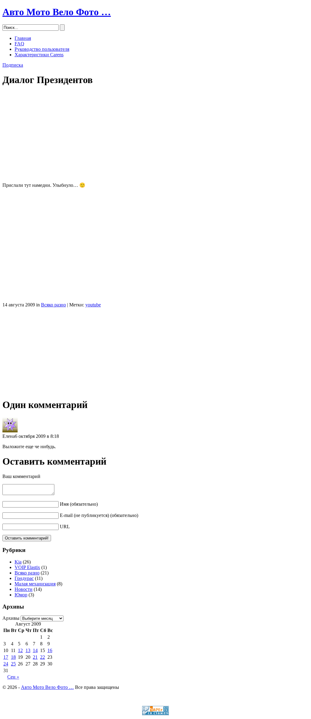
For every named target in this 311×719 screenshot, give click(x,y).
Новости (23, 589)
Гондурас (24, 578)
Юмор (21, 594)
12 (20, 650)
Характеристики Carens (39, 54)
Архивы (10, 618)
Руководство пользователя (42, 49)
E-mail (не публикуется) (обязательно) (99, 515)
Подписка (12, 65)
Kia (18, 561)
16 (49, 650)
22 (42, 657)
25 (13, 663)
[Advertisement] (155, 134)
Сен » (13, 676)
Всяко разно (53, 304)
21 (35, 657)
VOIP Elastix (27, 567)
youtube (93, 304)
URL (65, 526)
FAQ (19, 43)
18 (13, 657)
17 (5, 657)
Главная (23, 38)
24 (5, 663)
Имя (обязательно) (79, 504)
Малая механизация (35, 583)
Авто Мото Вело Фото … (56, 11)
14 (35, 650)
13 (28, 650)
